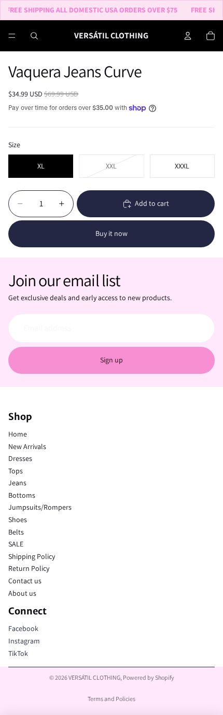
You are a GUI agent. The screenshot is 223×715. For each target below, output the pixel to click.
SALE (15, 544)
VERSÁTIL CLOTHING (94, 677)
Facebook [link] (23, 628)
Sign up (111, 359)
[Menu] (12, 36)
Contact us (24, 580)
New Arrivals (27, 446)
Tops (15, 470)
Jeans (17, 482)
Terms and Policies (111, 699)
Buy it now (111, 233)
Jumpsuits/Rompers (40, 507)
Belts (16, 532)
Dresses (20, 458)
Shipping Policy (31, 556)
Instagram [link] (24, 641)
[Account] (187, 35)
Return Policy (28, 568)
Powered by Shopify (148, 677)
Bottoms (21, 495)
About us (22, 593)
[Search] (34, 35)
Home (17, 434)
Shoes (17, 519)
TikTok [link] (18, 653)
